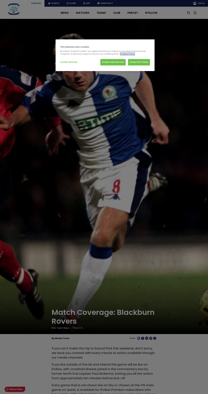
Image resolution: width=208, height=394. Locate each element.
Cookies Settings (68, 62)
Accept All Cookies (139, 62)
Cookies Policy (127, 54)
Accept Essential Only (113, 62)
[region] (105, 55)
